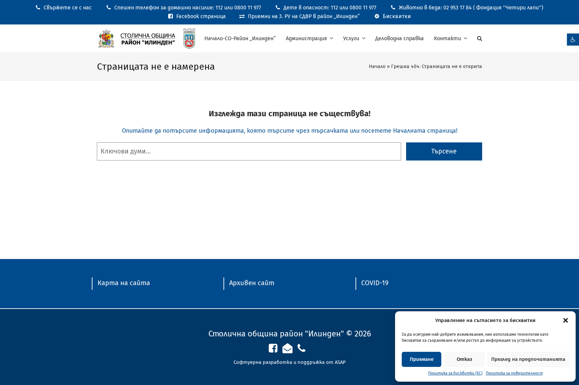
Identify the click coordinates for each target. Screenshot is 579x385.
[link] (573, 40)
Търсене (444, 151)
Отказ (464, 359)
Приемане (422, 359)
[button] (565, 320)
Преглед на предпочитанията (528, 359)
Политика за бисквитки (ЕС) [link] (455, 373)
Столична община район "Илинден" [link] (276, 333)
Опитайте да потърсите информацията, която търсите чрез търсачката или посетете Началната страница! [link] (289, 130)
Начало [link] (377, 66)
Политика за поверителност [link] (514, 373)
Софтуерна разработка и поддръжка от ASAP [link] (290, 362)
